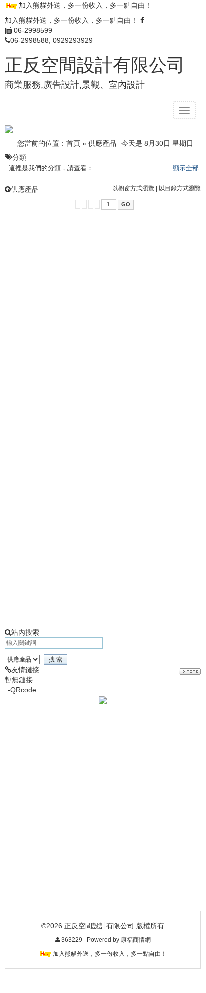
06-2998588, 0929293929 (51, 40)
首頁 (73, 143)
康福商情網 (136, 939)
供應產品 (102, 143)
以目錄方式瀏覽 (180, 188)
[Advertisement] (103, 318)
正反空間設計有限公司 (95, 65)
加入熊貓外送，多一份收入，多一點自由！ (85, 5)
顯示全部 (186, 168)
